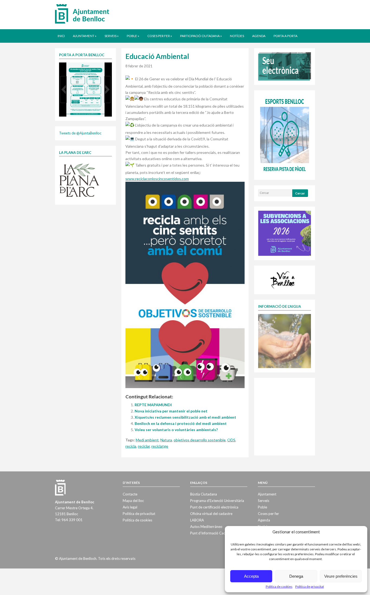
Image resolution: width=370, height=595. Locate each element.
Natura (166, 440)
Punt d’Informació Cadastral (212, 533)
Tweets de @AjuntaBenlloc (80, 133)
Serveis (112, 36)
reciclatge (159, 446)
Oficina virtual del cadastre (211, 513)
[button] (63, 89)
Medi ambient (147, 440)
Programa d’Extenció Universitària (217, 500)
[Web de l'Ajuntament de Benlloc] (82, 13)
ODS (231, 440)
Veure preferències (341, 576)
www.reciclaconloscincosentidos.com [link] (157, 178)
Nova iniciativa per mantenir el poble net (171, 411)
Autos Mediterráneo (206, 526)
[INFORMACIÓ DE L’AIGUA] (284, 340)
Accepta (251, 576)
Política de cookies (279, 586)
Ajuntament (84, 36)
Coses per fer (159, 36)
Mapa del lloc (133, 500)
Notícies (237, 36)
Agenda (258, 36)
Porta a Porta (285, 36)
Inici (61, 36)
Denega (296, 576)
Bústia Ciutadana (203, 494)
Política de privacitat (309, 586)
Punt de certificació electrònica (214, 507)
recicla (130, 446)
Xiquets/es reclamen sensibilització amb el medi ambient (185, 417)
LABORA (197, 520)
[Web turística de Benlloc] (283, 279)
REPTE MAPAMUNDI (153, 404)
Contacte (130, 494)
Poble (133, 36)
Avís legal (130, 507)
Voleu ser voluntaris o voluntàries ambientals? (176, 429)
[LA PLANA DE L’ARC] (79, 180)
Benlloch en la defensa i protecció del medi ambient (181, 423)
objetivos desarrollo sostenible (200, 440)
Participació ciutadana (201, 36)
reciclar (144, 446)
